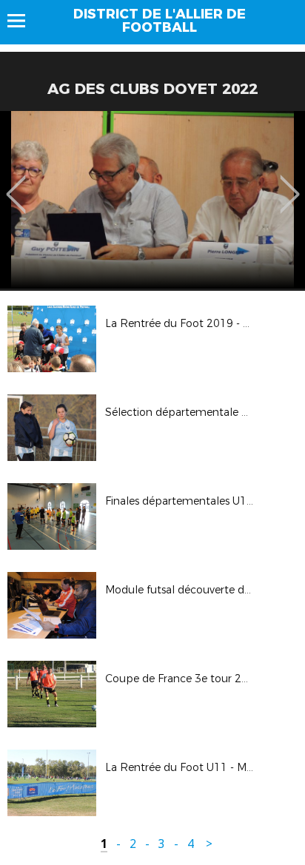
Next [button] (290, 183)
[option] (152, 200)
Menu (23, 21)
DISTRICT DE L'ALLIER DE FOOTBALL (159, 21)
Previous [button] (16, 183)
